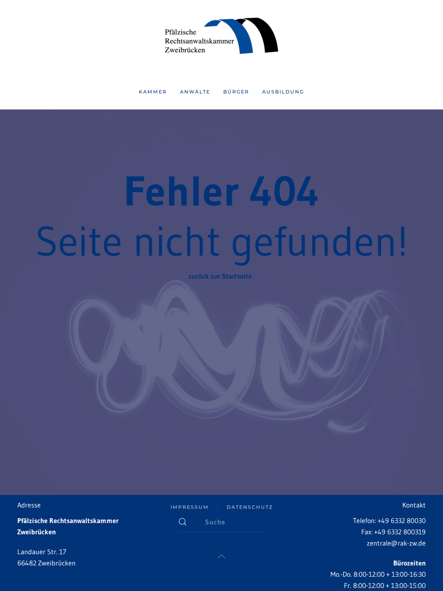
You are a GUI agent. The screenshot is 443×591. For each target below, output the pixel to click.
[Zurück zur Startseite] (221, 37)
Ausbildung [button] (283, 92)
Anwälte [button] (195, 92)
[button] (221, 556)
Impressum (189, 507)
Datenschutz (250, 507)
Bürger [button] (236, 92)
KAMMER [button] (153, 92)
